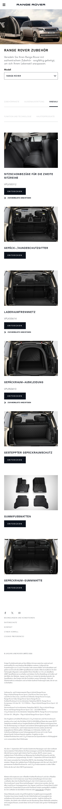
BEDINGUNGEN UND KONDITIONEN (19, 618)
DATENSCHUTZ (10, 622)
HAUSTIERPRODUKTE (45, 116)
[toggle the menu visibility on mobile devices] (4, 4)
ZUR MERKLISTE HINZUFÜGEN (19, 198)
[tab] (11, 101)
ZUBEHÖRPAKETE (11, 101)
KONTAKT (8, 627)
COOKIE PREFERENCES (14, 636)
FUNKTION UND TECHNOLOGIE (17, 116)
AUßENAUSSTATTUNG (34, 101)
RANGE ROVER (13, 76)
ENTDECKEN (15, 191)
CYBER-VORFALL (11, 631)
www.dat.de (39, 789)
